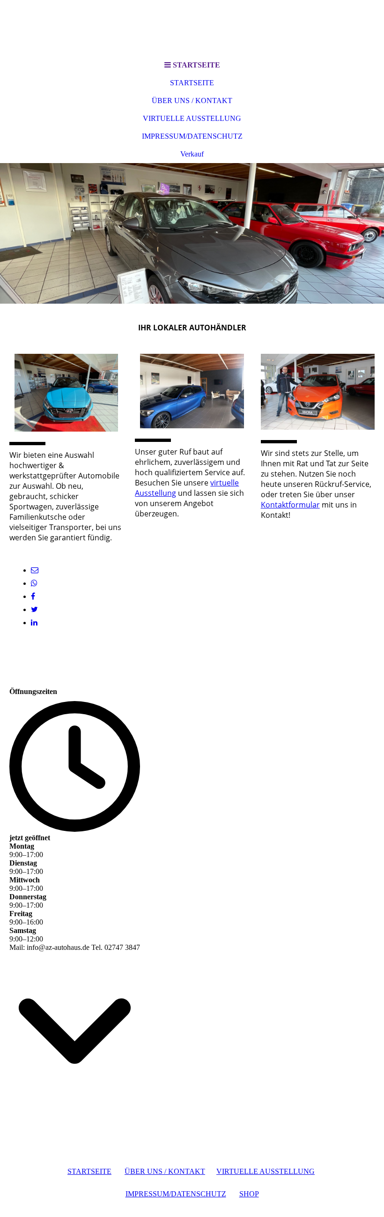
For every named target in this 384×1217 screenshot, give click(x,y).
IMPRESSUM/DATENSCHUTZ (192, 136)
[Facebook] (33, 596)
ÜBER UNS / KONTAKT (192, 101)
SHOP (249, 1194)
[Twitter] (34, 609)
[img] (192, 233)
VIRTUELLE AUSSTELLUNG (192, 118)
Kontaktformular (290, 505)
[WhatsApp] (34, 583)
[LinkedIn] (34, 623)
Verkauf (192, 154)
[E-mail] (34, 570)
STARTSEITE (192, 83)
